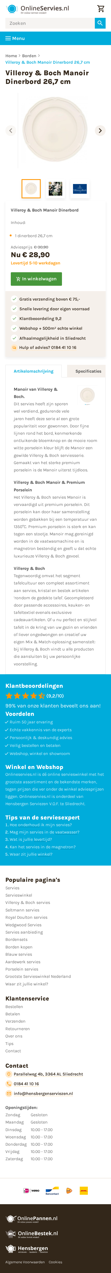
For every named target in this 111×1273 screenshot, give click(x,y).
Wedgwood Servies (23, 924)
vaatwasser (66, 832)
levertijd (42, 839)
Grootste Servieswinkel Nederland (38, 976)
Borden (29, 55)
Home (11, 55)
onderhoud (29, 824)
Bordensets (16, 939)
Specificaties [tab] (88, 371)
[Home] (37, 9)
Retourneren (17, 1028)
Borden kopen (19, 946)
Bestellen (14, 1006)
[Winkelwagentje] (101, 9)
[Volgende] (100, 130)
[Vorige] (10, 130)
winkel (44, 854)
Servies (12, 887)
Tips (9, 1043)
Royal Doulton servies (26, 917)
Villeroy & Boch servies (27, 902)
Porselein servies (21, 969)
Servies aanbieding (24, 932)
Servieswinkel (18, 895)
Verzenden (15, 1021)
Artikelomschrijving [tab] (33, 371)
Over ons (13, 1036)
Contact (13, 1050)
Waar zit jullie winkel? (26, 983)
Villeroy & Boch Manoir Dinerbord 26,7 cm (47, 62)
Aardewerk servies (22, 961)
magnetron (62, 846)
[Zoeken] (100, 23)
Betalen (12, 1013)
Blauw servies (18, 954)
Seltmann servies (22, 910)
